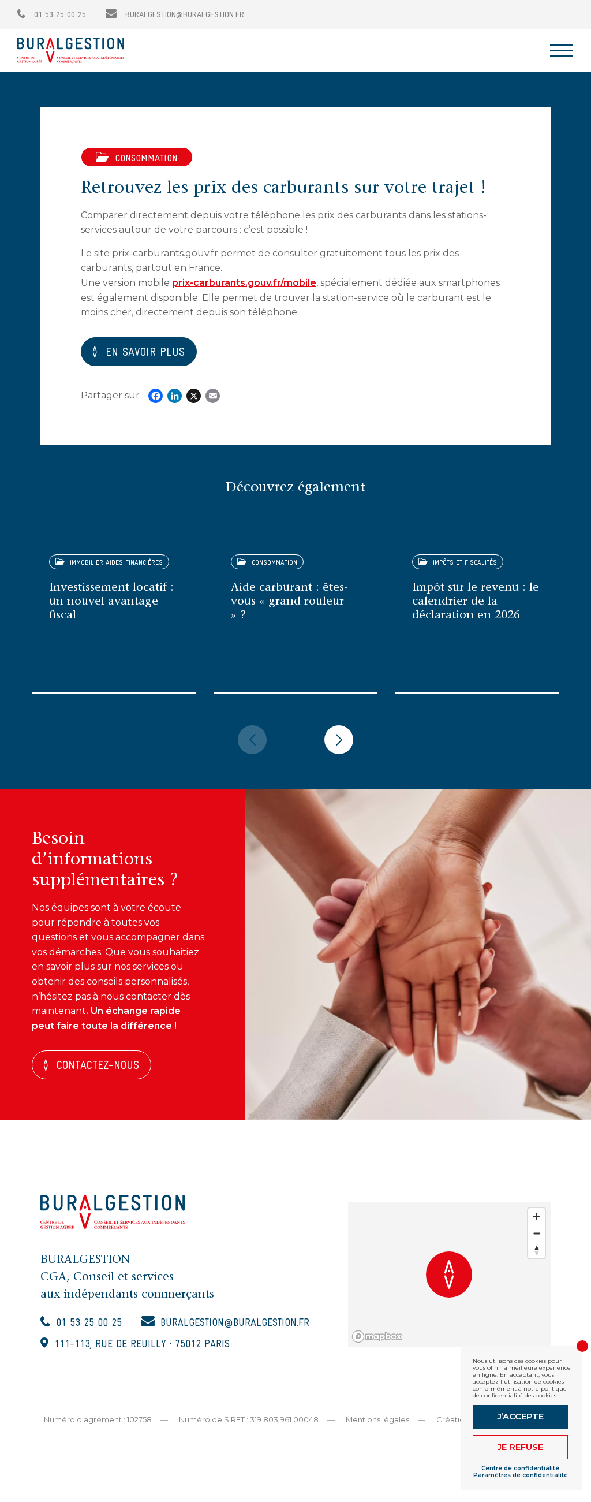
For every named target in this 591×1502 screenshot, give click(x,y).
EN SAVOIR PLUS (145, 353)
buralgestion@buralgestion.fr (183, 15)
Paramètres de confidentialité (520, 1475)
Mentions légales (377, 1419)
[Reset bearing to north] (536, 1250)
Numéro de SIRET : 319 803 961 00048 (249, 1419)
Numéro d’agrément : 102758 (98, 1419)
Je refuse (520, 1446)
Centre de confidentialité (520, 1468)
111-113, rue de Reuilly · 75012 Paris (142, 1344)
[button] (252, 739)
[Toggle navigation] (561, 50)
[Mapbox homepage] (376, 1336)
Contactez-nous (98, 1066)
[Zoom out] (536, 1233)
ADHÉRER (542, 14)
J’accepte (521, 1416)
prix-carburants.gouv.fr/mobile (244, 282)
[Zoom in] (536, 1216)
